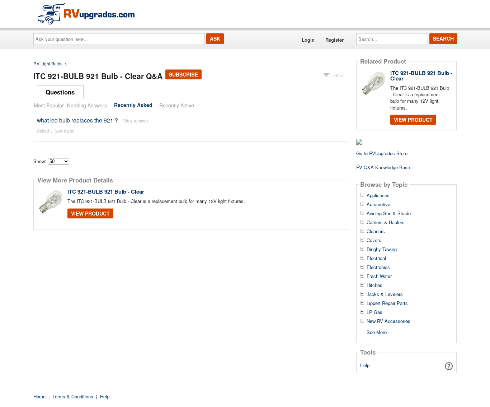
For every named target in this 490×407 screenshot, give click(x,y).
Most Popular (49, 105)
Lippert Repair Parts (387, 303)
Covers (374, 240)
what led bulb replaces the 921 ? (77, 120)
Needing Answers (87, 105)
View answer (135, 120)
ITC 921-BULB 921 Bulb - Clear (105, 191)
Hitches (374, 285)
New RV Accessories (388, 321)
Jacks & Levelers (385, 294)
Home (39, 396)
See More (377, 332)
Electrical (376, 258)
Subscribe (183, 74)
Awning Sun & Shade (389, 213)
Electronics (378, 267)
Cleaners (376, 231)
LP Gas (374, 312)
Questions (60, 92)
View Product (90, 213)
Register (334, 39)
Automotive (378, 204)
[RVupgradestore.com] (86, 13)
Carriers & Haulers (386, 222)
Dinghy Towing (382, 249)
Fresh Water (379, 276)
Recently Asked (133, 105)
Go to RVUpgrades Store (381, 153)
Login (308, 39)
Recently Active (176, 105)
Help (364, 365)
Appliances (378, 195)
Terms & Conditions (72, 396)
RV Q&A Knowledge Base (383, 167)
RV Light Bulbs (47, 63)
